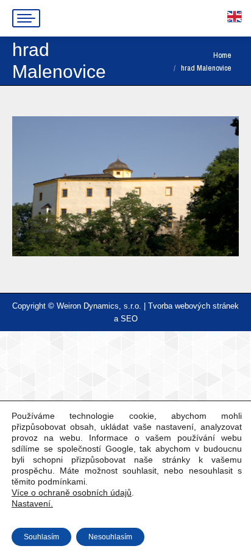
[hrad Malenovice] (125, 186)
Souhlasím (41, 537)
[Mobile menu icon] (26, 18)
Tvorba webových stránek (193, 305)
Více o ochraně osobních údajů (72, 492)
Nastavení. (32, 503)
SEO (129, 318)
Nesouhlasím (110, 537)
